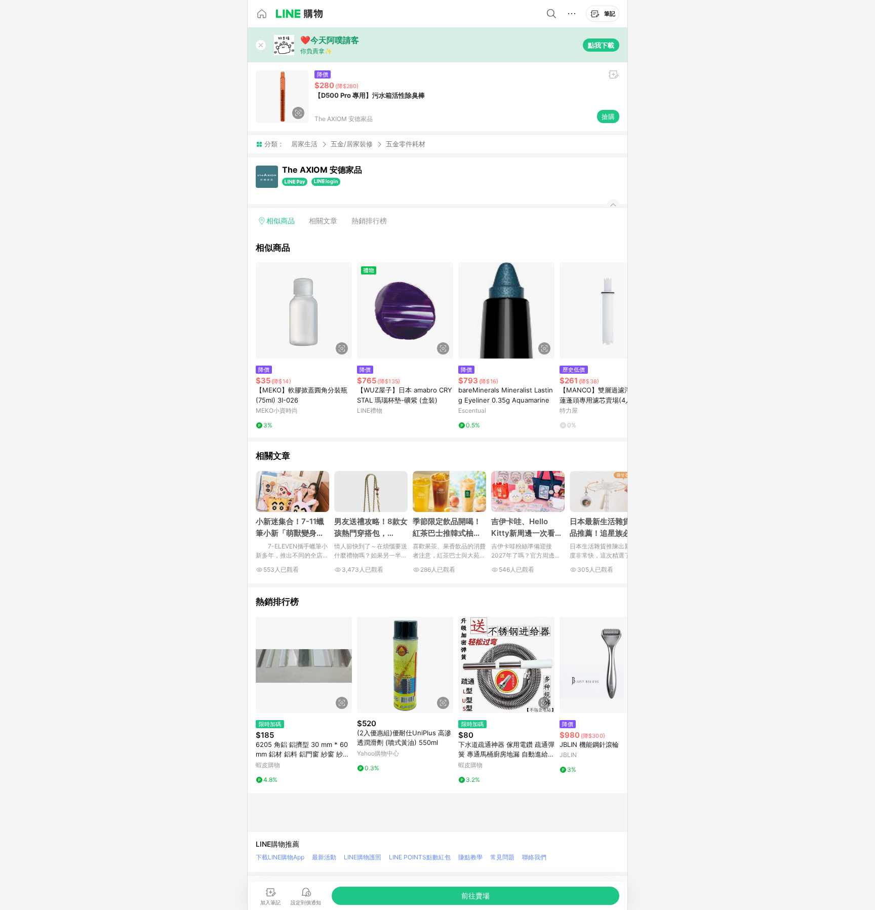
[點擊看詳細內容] (304, 310)
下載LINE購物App (280, 857)
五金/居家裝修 (352, 144)
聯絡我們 (534, 857)
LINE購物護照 (362, 857)
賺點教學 (470, 857)
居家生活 (304, 144)
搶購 (608, 116)
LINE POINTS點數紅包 (420, 857)
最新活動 (324, 857)
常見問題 (502, 857)
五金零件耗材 (405, 144)
